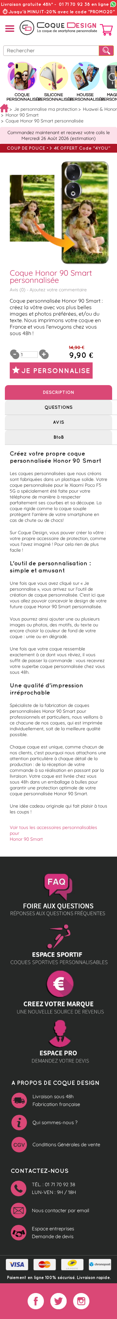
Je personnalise (55, 370)
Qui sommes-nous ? (54, 1122)
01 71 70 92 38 (84, 4)
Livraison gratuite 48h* (27, 4)
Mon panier (106, 31)
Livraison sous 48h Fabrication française (56, 1100)
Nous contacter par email (60, 1210)
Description (58, 392)
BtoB (59, 437)
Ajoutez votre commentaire (58, 290)
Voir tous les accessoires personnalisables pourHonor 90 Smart (53, 833)
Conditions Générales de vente (66, 1144)
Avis (58, 422)
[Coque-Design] (58, 27)
